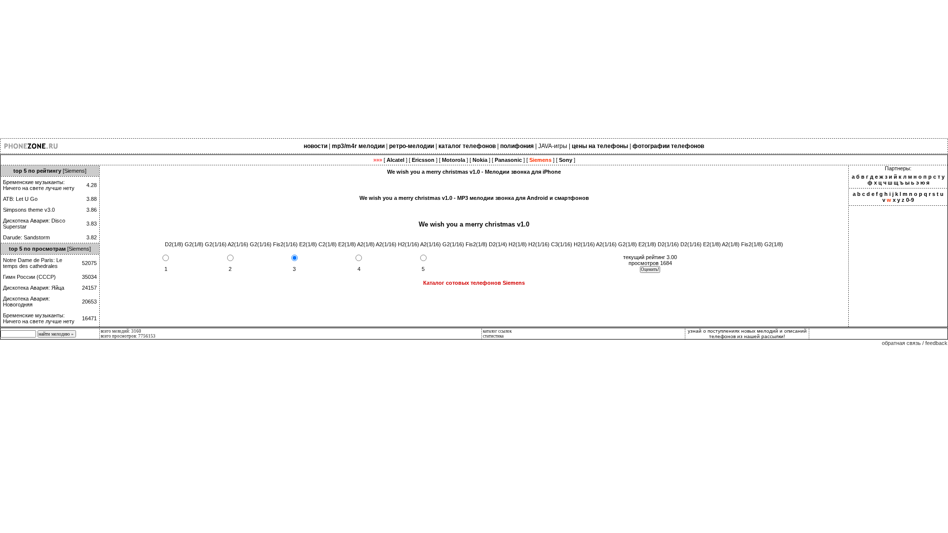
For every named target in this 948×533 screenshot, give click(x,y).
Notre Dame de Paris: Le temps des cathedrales (32, 263)
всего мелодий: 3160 (121, 331)
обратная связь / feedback (915, 343)
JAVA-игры (552, 146)
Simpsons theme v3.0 (29, 210)
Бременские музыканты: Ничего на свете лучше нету (39, 185)
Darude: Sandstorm (26, 237)
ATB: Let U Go (20, 199)
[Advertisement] (296, 69)
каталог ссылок (497, 331)
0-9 (910, 200)
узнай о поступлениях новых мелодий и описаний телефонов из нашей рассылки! (747, 333)
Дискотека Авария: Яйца (33, 288)
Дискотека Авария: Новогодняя (26, 301)
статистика (493, 336)
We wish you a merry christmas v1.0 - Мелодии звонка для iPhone (474, 172)
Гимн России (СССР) (29, 277)
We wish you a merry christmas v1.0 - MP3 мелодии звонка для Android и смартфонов (474, 198)
